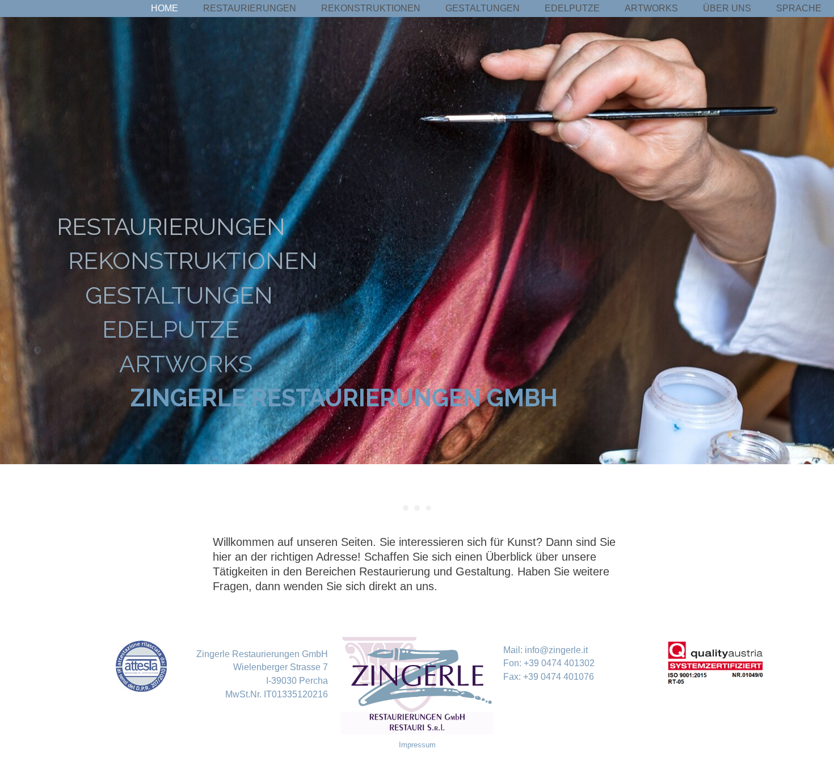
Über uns (727, 8)
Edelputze (572, 8)
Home (164, 8)
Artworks (651, 8)
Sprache (799, 8)
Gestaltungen (482, 8)
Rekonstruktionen (370, 8)
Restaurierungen (249, 8)
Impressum (417, 745)
